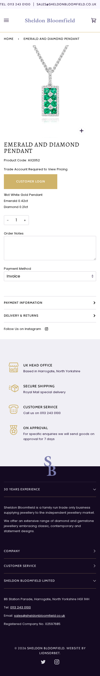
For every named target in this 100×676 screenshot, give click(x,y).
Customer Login (30, 181)
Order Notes (14, 233)
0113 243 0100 (19, 4)
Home (9, 39)
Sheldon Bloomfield (46, 648)
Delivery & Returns (21, 315)
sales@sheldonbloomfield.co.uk (66, 4)
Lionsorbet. (50, 653)
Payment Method (17, 268)
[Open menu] (11, 20)
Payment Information (23, 302)
